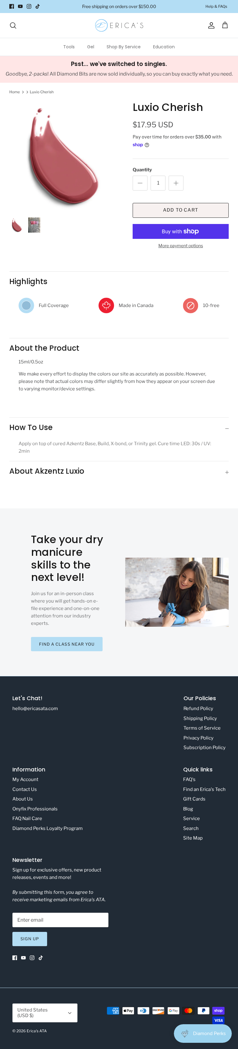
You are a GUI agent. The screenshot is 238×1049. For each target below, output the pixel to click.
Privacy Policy (198, 738)
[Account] (210, 25)
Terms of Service (202, 728)
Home (14, 92)
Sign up (29, 938)
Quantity (142, 170)
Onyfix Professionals (35, 809)
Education (164, 47)
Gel (90, 47)
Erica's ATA (37, 1031)
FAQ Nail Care (27, 818)
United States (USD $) (32, 1012)
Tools (69, 47)
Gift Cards (194, 799)
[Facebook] (11, 6)
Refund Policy (198, 708)
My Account (25, 779)
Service (191, 818)
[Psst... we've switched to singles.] (119, 69)
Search (191, 828)
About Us (22, 799)
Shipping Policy (200, 718)
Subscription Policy (204, 747)
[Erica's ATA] (119, 25)
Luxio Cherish (42, 92)
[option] (64, 156)
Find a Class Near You (67, 644)
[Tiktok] (37, 6)
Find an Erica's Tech (204, 789)
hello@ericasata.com (35, 708)
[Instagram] (29, 6)
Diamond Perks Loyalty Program (47, 828)
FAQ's (189, 779)
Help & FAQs (216, 6)
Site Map (193, 838)
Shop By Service (124, 47)
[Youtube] (20, 6)
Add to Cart (180, 210)
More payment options (180, 245)
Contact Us (24, 789)
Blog (188, 809)
